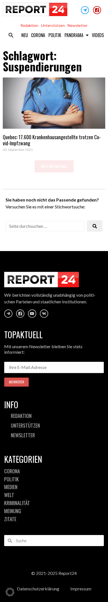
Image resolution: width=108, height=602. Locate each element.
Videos (98, 35)
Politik (54, 35)
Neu (24, 35)
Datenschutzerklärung (38, 588)
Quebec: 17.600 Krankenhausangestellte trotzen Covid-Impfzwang (52, 140)
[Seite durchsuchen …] (45, 226)
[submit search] (94, 226)
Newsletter (78, 25)
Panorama (74, 35)
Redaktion (29, 25)
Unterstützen (53, 25)
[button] (11, 35)
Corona (38, 35)
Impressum (80, 588)
